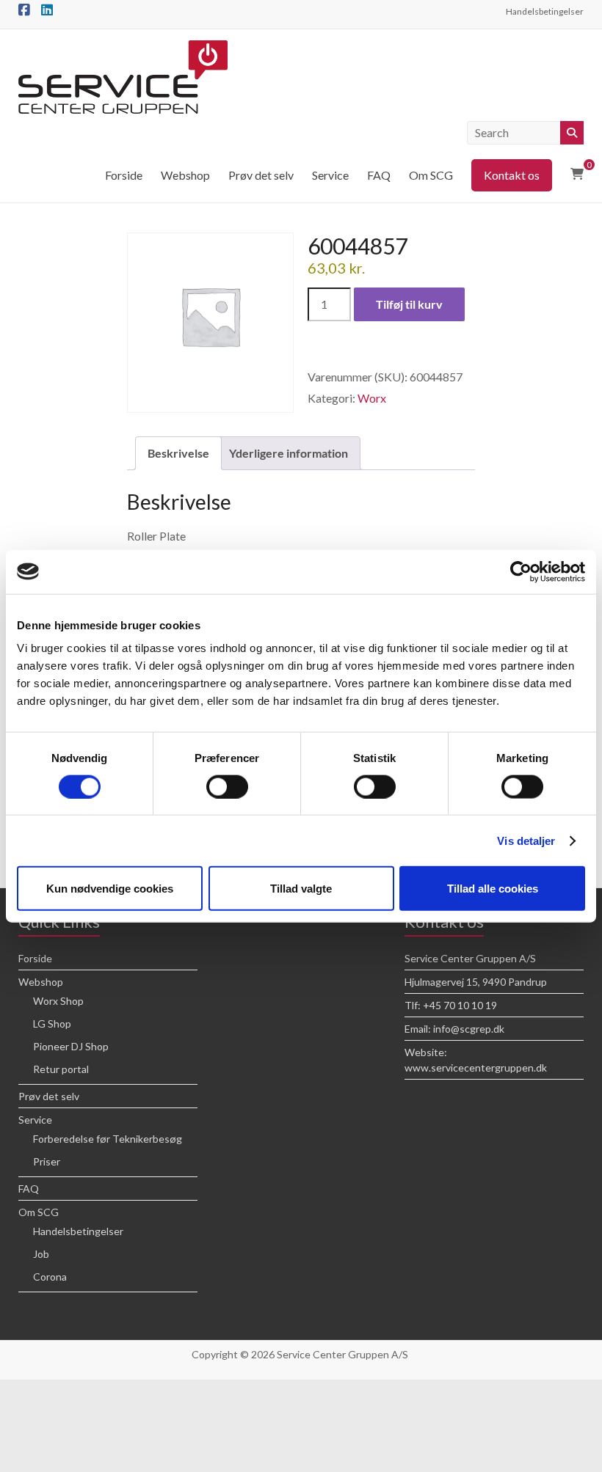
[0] (577, 174)
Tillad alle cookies (492, 888)
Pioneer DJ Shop (71, 1046)
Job (41, 1254)
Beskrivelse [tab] (178, 453)
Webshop (185, 175)
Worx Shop (58, 1001)
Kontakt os (512, 175)
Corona (50, 1276)
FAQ (379, 175)
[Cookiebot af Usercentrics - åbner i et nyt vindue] (521, 571)
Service (330, 175)
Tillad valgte (301, 888)
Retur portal (61, 1069)
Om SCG (431, 175)
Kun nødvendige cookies (109, 888)
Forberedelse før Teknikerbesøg (107, 1138)
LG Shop (52, 1023)
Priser (46, 1161)
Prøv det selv (261, 175)
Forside (123, 175)
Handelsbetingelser (545, 11)
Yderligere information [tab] (288, 453)
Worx (372, 398)
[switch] (227, 786)
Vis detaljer (526, 840)
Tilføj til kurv (409, 304)
